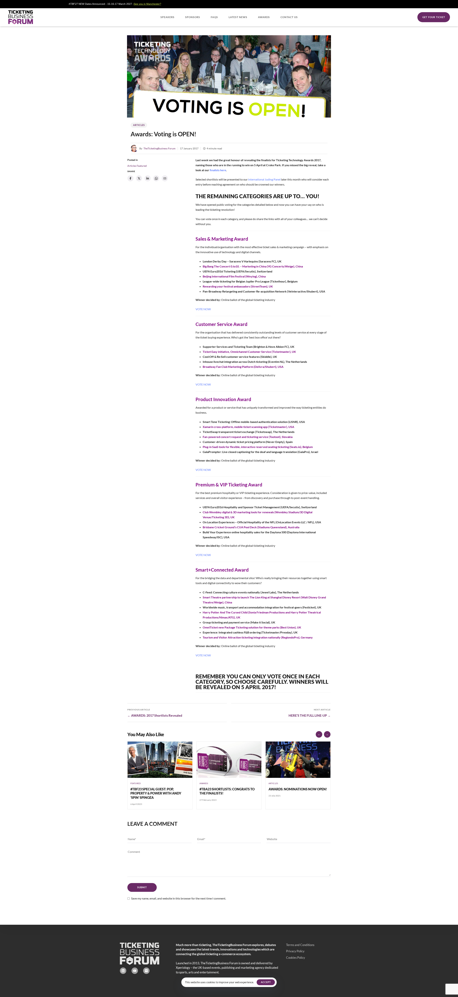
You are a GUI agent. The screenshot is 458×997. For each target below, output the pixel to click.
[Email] (165, 178)
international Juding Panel (264, 179)
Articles (139, 125)
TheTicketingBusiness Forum (159, 148)
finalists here (218, 170)
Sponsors (192, 17)
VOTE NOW (203, 309)
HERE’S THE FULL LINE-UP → (310, 715)
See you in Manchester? (105, 4)
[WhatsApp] (156, 178)
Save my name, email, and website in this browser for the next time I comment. (178, 898)
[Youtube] (134, 970)
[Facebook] (130, 178)
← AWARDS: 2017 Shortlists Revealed (154, 715)
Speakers (167, 17)
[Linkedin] (123, 970)
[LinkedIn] (148, 178)
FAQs (214, 17)
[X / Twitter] (139, 178)
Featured (142, 165)
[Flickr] (146, 970)
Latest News (238, 17)
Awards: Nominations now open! (298, 789)
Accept (266, 982)
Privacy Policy (295, 951)
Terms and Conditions (300, 945)
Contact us (289, 17)
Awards (264, 17)
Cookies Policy (295, 957)
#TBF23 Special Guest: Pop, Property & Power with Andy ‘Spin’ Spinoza (155, 793)
